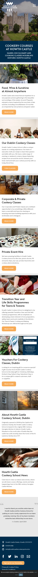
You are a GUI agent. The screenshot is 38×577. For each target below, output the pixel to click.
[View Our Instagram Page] (24, 556)
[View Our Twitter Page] (11, 556)
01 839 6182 (9, 546)
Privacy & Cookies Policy (10, 567)
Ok (20, 575)
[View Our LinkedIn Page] (18, 556)
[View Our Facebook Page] (5, 556)
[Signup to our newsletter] (30, 556)
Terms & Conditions (8, 569)
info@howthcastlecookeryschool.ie (18, 549)
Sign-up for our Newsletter (13, 563)
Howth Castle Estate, (19, 542)
